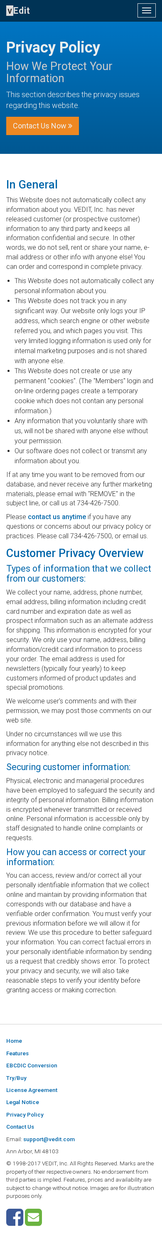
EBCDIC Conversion (31, 1065)
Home (14, 1040)
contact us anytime (57, 517)
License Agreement (31, 1090)
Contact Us (20, 1126)
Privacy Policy (25, 1114)
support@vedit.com (49, 1139)
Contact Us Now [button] (40, 125)
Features (17, 1053)
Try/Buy (16, 1077)
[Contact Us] (33, 1222)
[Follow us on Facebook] (14, 1222)
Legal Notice (22, 1102)
